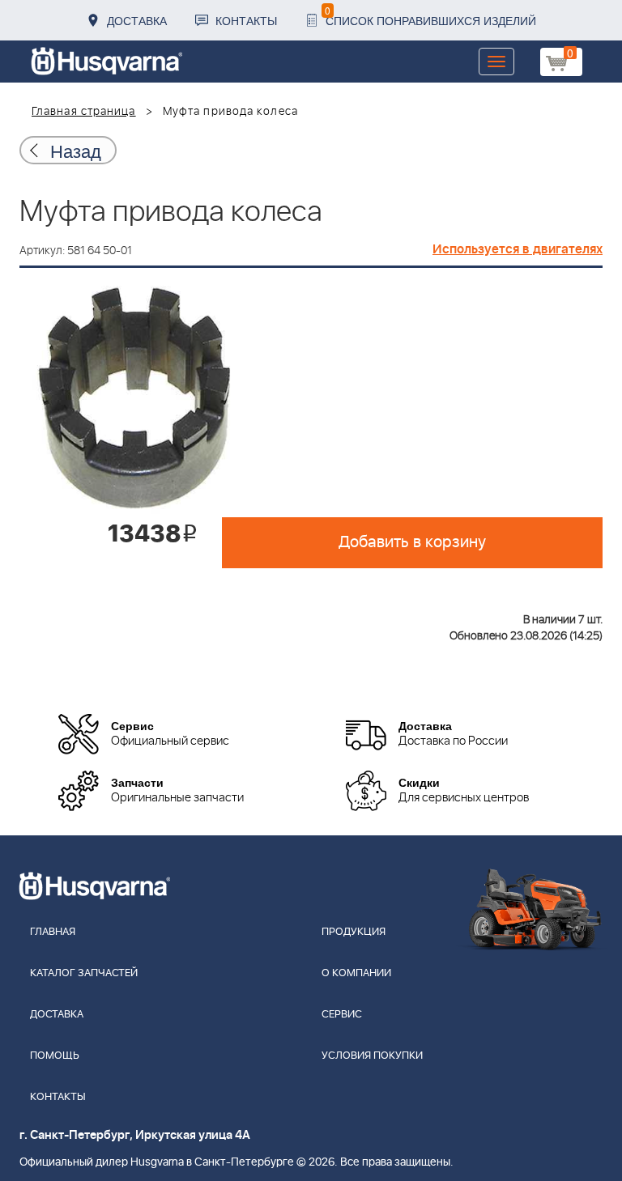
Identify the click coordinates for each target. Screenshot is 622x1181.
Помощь (54, 1056)
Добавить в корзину (412, 542)
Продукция (354, 932)
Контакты (246, 20)
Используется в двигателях (517, 249)
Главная (52, 932)
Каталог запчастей (84, 973)
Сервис (342, 1014)
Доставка (137, 20)
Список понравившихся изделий (430, 15)
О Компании (356, 973)
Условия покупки (372, 1056)
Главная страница (84, 112)
